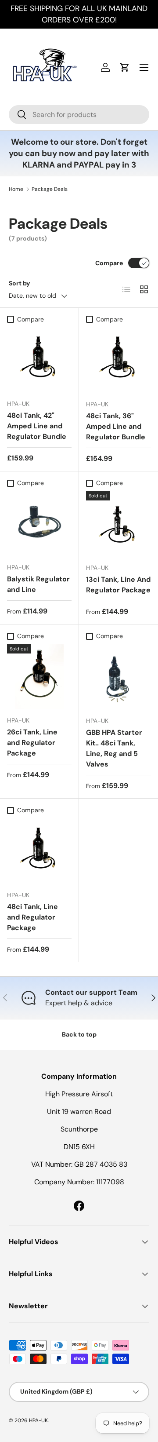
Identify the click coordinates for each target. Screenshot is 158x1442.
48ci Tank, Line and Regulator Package (32, 917)
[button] (124, 67)
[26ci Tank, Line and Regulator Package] (39, 676)
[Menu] (144, 67)
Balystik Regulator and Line (38, 584)
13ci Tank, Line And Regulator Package (118, 585)
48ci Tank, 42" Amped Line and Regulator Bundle (36, 426)
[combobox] (79, 114)
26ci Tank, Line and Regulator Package (32, 742)
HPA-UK (38, 1420)
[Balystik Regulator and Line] (39, 523)
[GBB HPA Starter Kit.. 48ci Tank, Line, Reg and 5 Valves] (118, 676)
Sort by (19, 283)
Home (16, 189)
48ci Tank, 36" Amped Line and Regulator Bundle (115, 426)
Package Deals (50, 189)
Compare (109, 263)
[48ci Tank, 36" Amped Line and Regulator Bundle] (118, 360)
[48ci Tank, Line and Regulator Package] (39, 851)
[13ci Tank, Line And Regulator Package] (118, 523)
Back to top (79, 1034)
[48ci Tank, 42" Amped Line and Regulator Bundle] (39, 360)
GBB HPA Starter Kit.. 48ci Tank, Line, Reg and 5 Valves (114, 748)
